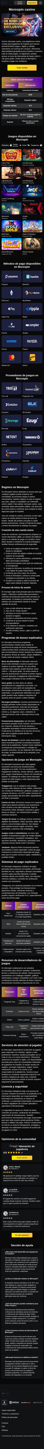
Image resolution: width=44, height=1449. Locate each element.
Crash (24, 145)
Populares (5, 145)
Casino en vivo (15, 145)
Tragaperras (35, 145)
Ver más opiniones (22, 1235)
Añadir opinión (22, 1158)
